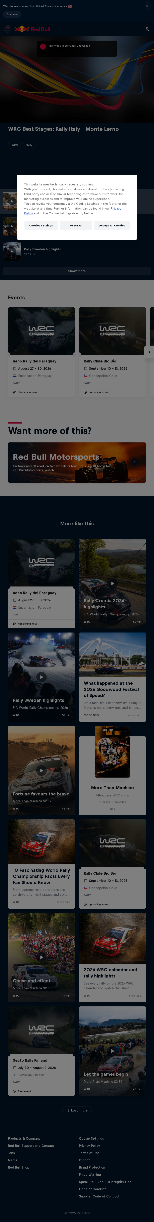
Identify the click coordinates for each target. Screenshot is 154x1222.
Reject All (76, 225)
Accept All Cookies (112, 225)
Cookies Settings (41, 225)
